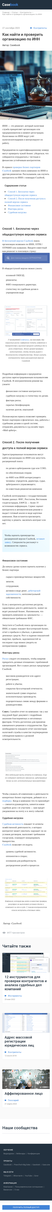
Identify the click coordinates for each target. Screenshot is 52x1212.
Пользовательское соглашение (29, 1187)
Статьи (15, 12)
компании (25, 340)
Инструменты (15, 996)
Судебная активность (12, 823)
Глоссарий (13, 1100)
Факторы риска (15, 208)
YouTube (28, 1176)
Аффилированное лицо (24, 1094)
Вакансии (7, 1190)
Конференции (34, 1153)
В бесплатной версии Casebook (17, 240)
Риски (5, 658)
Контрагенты (25, 12)
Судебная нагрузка (17, 212)
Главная (5, 12)
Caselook (36, 1165)
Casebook (6, 844)
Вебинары (20, 1153)
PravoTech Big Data (22, 1165)
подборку (7, 800)
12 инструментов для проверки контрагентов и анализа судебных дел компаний (26, 983)
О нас (16, 1190)
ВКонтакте (18, 1176)
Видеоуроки (8, 1153)
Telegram (7, 1176)
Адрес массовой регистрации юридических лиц (19, 1041)
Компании (8, 1187)
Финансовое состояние (19, 205)
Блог (36, 1176)
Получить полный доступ (26, 1207)
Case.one (46, 1165)
